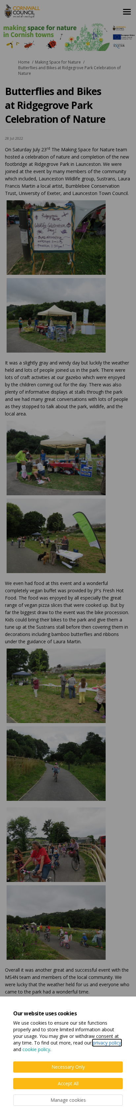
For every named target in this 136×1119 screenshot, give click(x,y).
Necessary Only (68, 1067)
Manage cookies (68, 1100)
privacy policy (107, 1043)
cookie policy (36, 1049)
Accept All (68, 1083)
